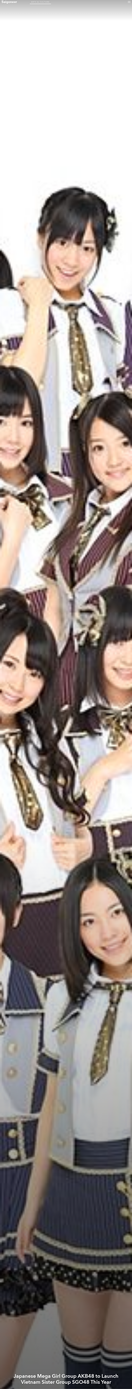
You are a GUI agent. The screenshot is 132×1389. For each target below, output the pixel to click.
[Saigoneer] (9, 2)
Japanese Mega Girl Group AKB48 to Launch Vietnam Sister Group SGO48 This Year (66, 1379)
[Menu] (129, 2)
